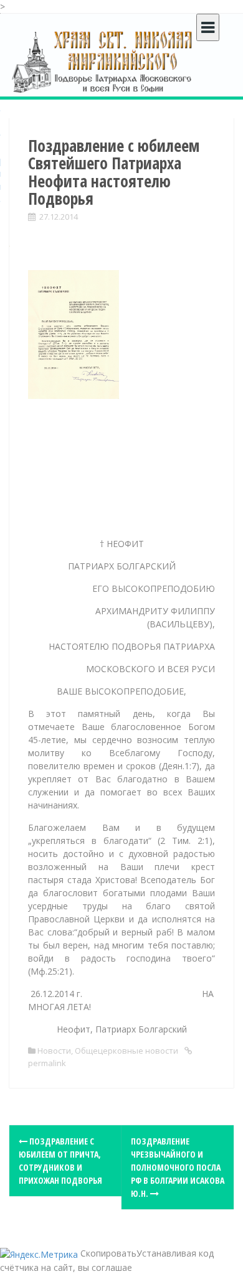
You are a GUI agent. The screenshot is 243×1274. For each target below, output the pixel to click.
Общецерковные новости (126, 1050)
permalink (47, 1063)
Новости (54, 1050)
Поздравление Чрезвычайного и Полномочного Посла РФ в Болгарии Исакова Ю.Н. (177, 1167)
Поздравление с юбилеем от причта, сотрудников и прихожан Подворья (60, 1160)
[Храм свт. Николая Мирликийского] (102, 61)
